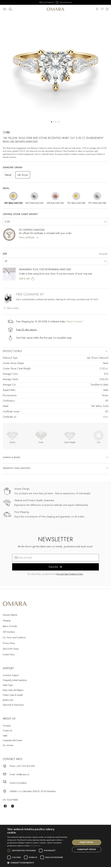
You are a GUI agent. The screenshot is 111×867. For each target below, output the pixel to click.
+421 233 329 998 (25, 766)
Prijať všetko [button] (86, 842)
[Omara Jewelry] (55, 9)
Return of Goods (10, 626)
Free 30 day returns (26, 329)
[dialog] (55, 846)
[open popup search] (10, 9)
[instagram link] (12, 806)
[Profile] (97, 9)
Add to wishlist (12, 308)
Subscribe (53, 566)
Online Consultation (18, 782)
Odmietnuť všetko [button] (86, 849)
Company (7, 725)
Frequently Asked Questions (15, 680)
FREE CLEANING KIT (30, 294)
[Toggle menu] (4, 9)
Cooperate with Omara (12, 740)
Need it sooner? (74, 321)
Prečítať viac (35, 845)
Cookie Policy (9, 654)
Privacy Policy (9, 643)
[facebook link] (5, 806)
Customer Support (11, 675)
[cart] (107, 9)
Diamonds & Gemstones (13, 704)
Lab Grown (22, 175)
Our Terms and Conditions (14, 637)
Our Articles (8, 745)
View (105, 416)
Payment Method (10, 614)
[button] (38, 863)
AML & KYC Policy (11, 648)
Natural (8, 175)
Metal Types (8, 685)
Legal (5, 735)
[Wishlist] (102, 9)
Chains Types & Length (13, 695)
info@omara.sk (22, 774)
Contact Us (7, 730)
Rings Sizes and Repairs (13, 690)
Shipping (7, 620)
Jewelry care (8, 699)
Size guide (103, 253)
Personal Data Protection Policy (69, 574)
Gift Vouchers (9, 631)
